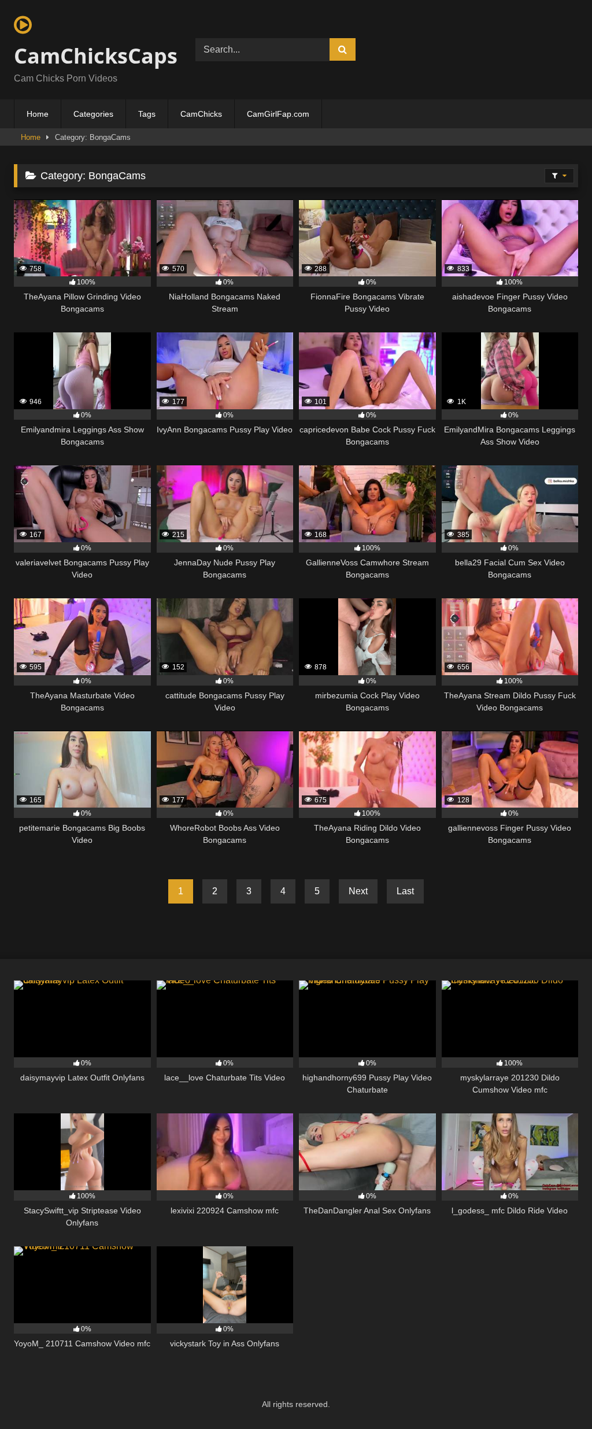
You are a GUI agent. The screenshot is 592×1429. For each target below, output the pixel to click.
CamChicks (201, 114)
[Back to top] (556, 1394)
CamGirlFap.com (278, 114)
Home (38, 114)
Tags (147, 114)
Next (358, 891)
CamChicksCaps (91, 56)
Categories (93, 114)
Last (405, 891)
